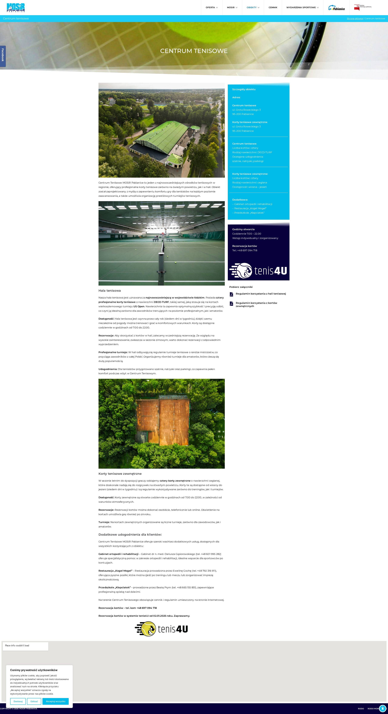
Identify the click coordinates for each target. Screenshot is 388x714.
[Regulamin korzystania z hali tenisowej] (231, 294)
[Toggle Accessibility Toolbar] (382, 708)
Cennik (273, 7)
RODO (361, 708)
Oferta (210, 7)
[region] (39, 686)
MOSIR (230, 7)
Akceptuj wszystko (55, 701)
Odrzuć (34, 701)
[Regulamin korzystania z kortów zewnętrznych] (231, 304)
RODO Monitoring (377, 708)
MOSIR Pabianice (28, 708)
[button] (216, 8)
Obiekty (251, 7)
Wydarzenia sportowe (301, 7)
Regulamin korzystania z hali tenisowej (261, 293)
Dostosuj (18, 701)
